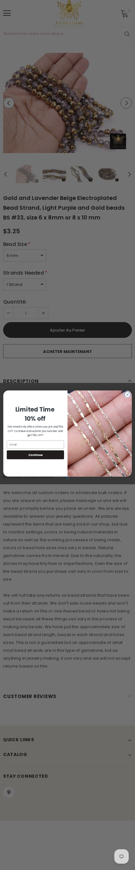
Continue (35, 454)
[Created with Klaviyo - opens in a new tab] (67, 478)
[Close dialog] (127, 394)
